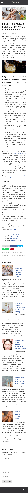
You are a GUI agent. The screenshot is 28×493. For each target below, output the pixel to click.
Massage (4, 33)
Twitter (20, 246)
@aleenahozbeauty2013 (16, 239)
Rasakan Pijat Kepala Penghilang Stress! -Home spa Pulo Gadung (20, 344)
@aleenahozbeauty (17, 235)
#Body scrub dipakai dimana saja (11, 254)
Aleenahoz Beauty (16, 237)
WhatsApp (6, 248)
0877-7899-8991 (14, 229)
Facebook (14, 246)
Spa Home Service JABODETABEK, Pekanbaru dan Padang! (20, 307)
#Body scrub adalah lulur (14, 252)
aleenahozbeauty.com (16, 233)
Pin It (12, 248)
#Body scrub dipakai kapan (10, 255)
